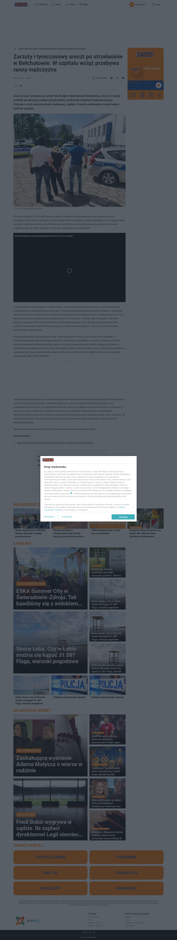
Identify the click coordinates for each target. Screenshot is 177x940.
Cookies (58, 510)
